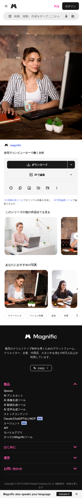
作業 (66, 315)
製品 (7, 384)
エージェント (15, 423)
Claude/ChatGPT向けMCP (23, 418)
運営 (7, 458)
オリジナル (26, 33)
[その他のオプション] (56, 188)
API (6, 428)
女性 (53, 315)
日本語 (41, 368)
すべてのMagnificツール (18, 437)
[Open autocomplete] (8, 16)
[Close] (76, 494)
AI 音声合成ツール (15, 409)
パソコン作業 (36, 315)
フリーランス (15, 315)
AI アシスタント (13, 395)
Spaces (8, 391)
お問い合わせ (13, 468)
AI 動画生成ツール (15, 405)
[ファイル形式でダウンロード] (71, 164)
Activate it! (64, 494)
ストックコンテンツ (16, 414)
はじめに (10, 447)
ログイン (70, 6)
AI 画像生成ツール (14, 199)
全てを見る (43, 212)
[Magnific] (41, 337)
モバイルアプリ (13, 432)
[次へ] (77, 236)
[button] (41, 368)
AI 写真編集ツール (63, 199)
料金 (56, 6)
